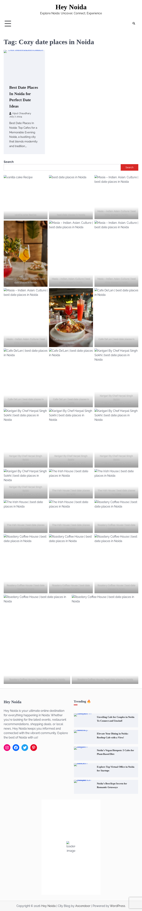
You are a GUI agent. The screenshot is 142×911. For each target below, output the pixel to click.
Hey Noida (71, 7)
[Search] (133, 23)
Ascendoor (82, 906)
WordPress (117, 906)
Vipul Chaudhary (21, 113)
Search (9, 162)
